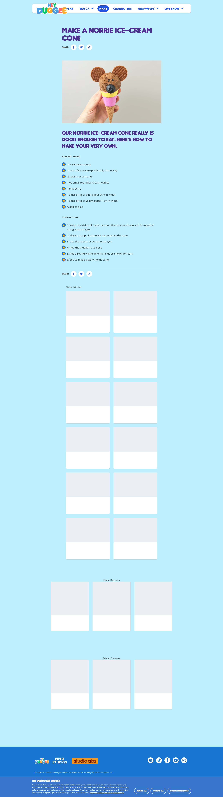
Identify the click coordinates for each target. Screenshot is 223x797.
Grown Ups (146, 8)
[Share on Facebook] (74, 47)
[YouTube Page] (176, 760)
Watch (84, 8)
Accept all (158, 791)
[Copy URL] (89, 47)
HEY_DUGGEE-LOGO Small (42, 760)
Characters (122, 8)
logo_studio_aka (85, 760)
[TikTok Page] (159, 760)
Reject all (142, 791)
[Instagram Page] (184, 760)
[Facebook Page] (167, 760)
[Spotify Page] (150, 760)
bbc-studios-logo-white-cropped (59, 760)
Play (69, 8)
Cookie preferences (179, 791)
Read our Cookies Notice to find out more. (107, 792)
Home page (52, 8)
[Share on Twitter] (81, 47)
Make (103, 8)
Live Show (172, 8)
